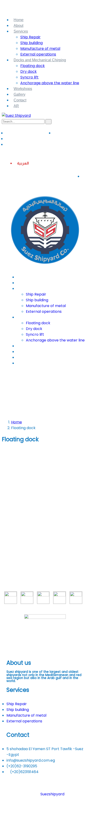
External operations (38, 54)
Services (21, 31)
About (18, 26)
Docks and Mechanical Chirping (40, 60)
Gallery (19, 94)
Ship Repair (30, 37)
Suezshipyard (52, 794)
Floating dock (32, 65)
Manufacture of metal (40, 48)
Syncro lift (29, 77)
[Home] (45, 267)
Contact (20, 100)
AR (16, 106)
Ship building (31, 42)
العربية (23, 163)
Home (19, 20)
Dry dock (28, 71)
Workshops (23, 89)
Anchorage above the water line (49, 83)
